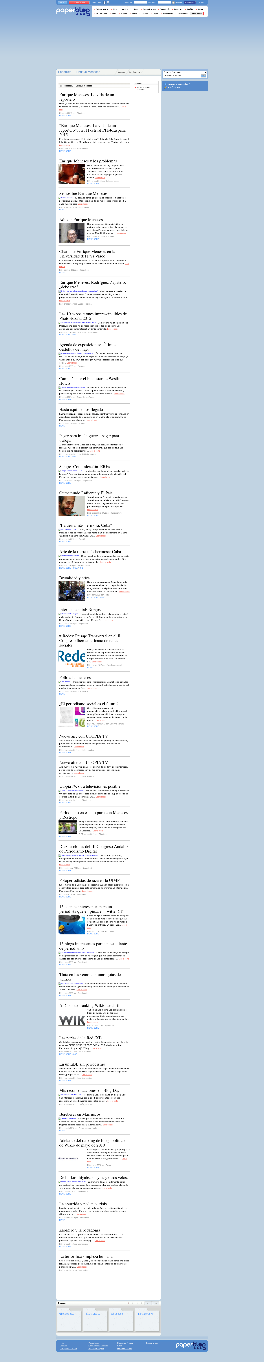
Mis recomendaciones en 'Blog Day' (89, 1090)
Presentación (93, 1343)
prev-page (148, 1303)
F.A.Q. (119, 1346)
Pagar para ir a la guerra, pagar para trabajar (89, 438)
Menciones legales (96, 1348)
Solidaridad (182, 14)
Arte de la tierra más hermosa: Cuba (90, 551)
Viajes (155, 14)
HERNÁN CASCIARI (145, 1314)
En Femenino (101, 14)
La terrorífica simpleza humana (85, 1256)
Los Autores (134, 72)
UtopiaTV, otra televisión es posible (89, 786)
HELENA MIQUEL (92, 1314)
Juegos (121, 72)
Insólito (190, 9)
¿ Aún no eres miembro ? (179, 84)
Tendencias (168, 14)
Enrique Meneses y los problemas (88, 161)
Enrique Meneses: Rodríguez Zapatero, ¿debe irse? (92, 284)
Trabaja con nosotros (68, 1348)
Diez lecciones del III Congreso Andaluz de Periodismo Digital (93, 848)
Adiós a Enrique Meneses (81, 219)
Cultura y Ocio (102, 9)
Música (125, 9)
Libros (135, 9)
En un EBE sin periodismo (82, 1064)
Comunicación (149, 9)
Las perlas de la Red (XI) (80, 1037)
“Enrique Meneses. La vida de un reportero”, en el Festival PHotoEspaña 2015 (92, 129)
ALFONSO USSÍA (66, 1314)
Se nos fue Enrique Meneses (83, 193)
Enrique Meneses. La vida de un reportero (86, 97)
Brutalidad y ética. (75, 578)
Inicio (62, 2)
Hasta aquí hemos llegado (81, 409)
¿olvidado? (201, 2)
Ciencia (145, 14)
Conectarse (189, 3)
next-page (155, 1303)
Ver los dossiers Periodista (143, 88)
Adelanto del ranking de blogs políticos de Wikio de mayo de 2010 (92, 1142)
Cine (115, 9)
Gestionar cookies (124, 1348)
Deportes (178, 9)
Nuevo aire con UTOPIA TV (83, 736)
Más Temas (197, 14)
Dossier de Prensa (125, 1343)
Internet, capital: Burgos (80, 609)
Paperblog (73, 11)
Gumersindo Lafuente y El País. (86, 493)
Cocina (124, 14)
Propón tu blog (174, 87)
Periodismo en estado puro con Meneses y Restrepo (93, 814)
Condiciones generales (98, 1346)
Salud (134, 14)
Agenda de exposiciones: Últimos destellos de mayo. (87, 347)
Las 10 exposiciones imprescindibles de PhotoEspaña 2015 (93, 316)
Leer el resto (64, 145)
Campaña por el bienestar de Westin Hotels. (89, 380)
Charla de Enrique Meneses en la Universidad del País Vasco (87, 253)
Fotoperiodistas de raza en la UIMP (89, 880)
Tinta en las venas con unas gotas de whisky (90, 976)
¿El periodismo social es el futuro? (88, 703)
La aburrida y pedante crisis (83, 1203)
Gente (200, 9)
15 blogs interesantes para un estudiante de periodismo (93, 946)
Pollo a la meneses (75, 677)
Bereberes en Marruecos (80, 1114)
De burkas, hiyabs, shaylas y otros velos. (93, 1177)
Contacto (63, 1346)
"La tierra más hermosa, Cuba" (85, 525)
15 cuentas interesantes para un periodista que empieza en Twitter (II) (91, 909)
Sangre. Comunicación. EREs (84, 466)
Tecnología (165, 9)
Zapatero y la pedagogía (79, 1230)
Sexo (114, 14)
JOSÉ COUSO (117, 1314)
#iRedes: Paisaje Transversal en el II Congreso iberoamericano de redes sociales (89, 640)
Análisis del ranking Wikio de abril (89, 1005)
